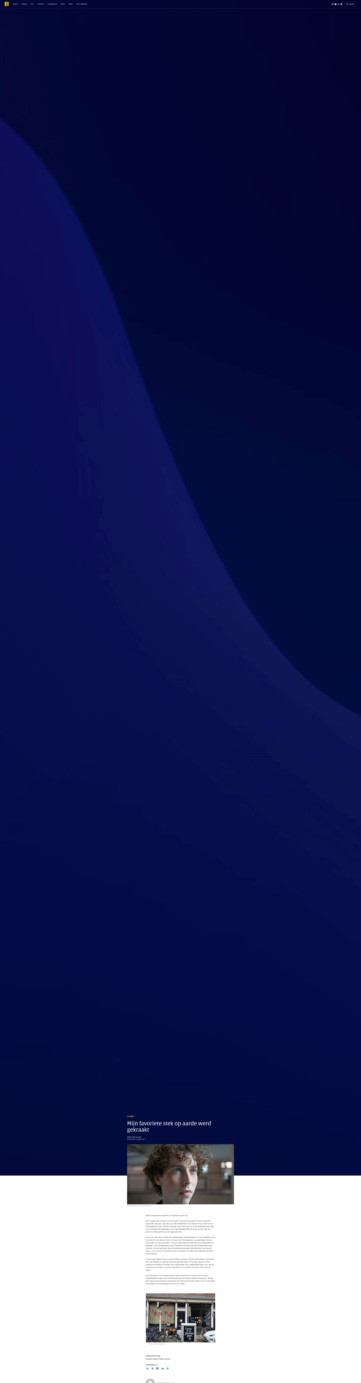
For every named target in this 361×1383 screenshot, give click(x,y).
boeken (155, 1359)
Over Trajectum (81, 4)
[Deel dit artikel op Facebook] (157, 1368)
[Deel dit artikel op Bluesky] (147, 1368)
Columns (41, 4)
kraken (161, 1359)
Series (62, 4)
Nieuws (24, 4)
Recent (15, 4)
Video (71, 4)
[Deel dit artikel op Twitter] (152, 1368)
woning (167, 1359)
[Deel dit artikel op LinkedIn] (162, 1368)
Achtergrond (52, 4)
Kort (32, 4)
